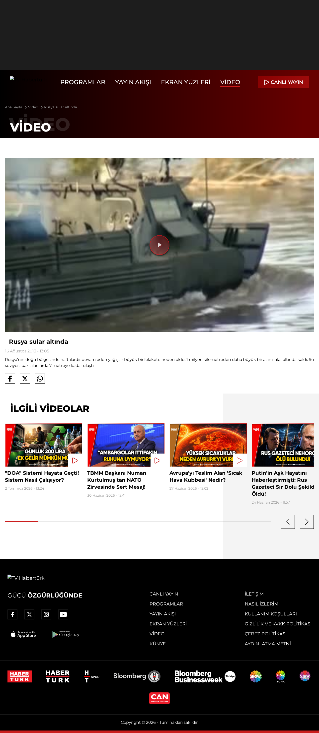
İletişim (254, 594)
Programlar (82, 82)
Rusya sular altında (60, 107)
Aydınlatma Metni (268, 644)
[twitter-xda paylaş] (25, 379)
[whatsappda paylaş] (40, 379)
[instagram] (46, 614)
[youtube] (63, 614)
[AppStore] (23, 634)
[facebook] (12, 614)
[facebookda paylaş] (10, 379)
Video (230, 82)
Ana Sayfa (14, 107)
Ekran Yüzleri (185, 82)
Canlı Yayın (164, 594)
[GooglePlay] (65, 634)
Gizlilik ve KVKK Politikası (278, 624)
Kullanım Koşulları (271, 614)
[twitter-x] (29, 614)
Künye (158, 644)
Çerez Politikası (266, 634)
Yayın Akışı (133, 82)
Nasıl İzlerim (261, 604)
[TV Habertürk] (28, 82)
